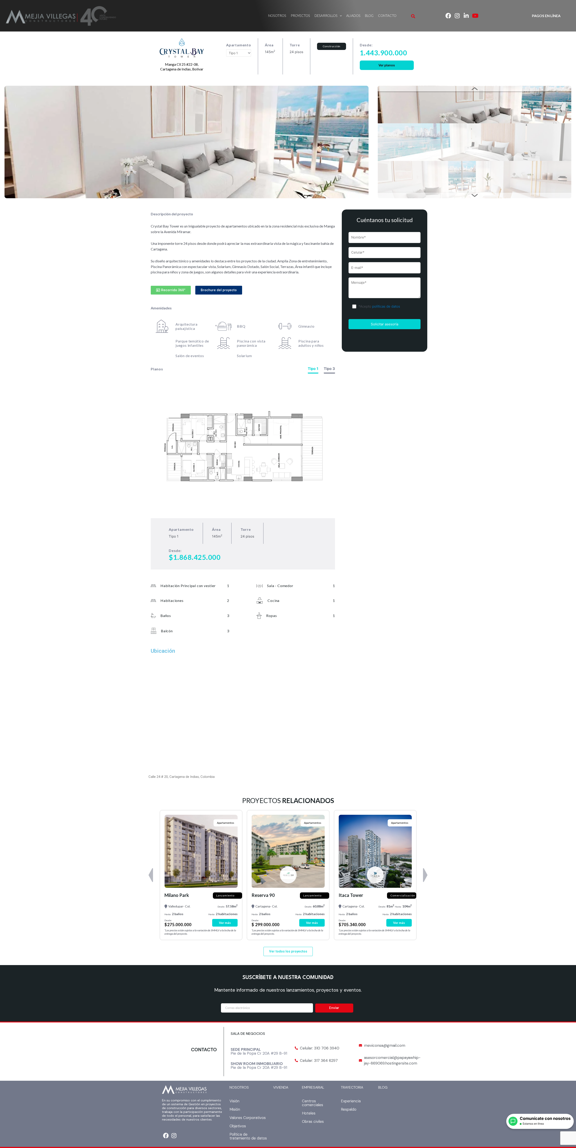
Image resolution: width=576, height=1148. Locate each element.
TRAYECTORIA (352, 1087)
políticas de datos (386, 306)
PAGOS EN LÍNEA (546, 16)
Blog (369, 16)
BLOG (382, 1087)
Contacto (387, 16)
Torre (295, 45)
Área (269, 45)
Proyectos (300, 16)
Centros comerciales (312, 1102)
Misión (235, 1109)
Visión (234, 1100)
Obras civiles (313, 1121)
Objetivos (238, 1125)
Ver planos (386, 65)
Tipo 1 (313, 368)
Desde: (366, 45)
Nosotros (277, 16)
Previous (475, 88)
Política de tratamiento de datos (248, 1136)
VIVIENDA (280, 1087)
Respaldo (348, 1109)
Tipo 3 (329, 368)
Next (475, 195)
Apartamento (238, 45)
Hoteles (308, 1113)
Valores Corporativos (248, 1117)
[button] (328, 16)
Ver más (225, 923)
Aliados (353, 16)
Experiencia (351, 1100)
